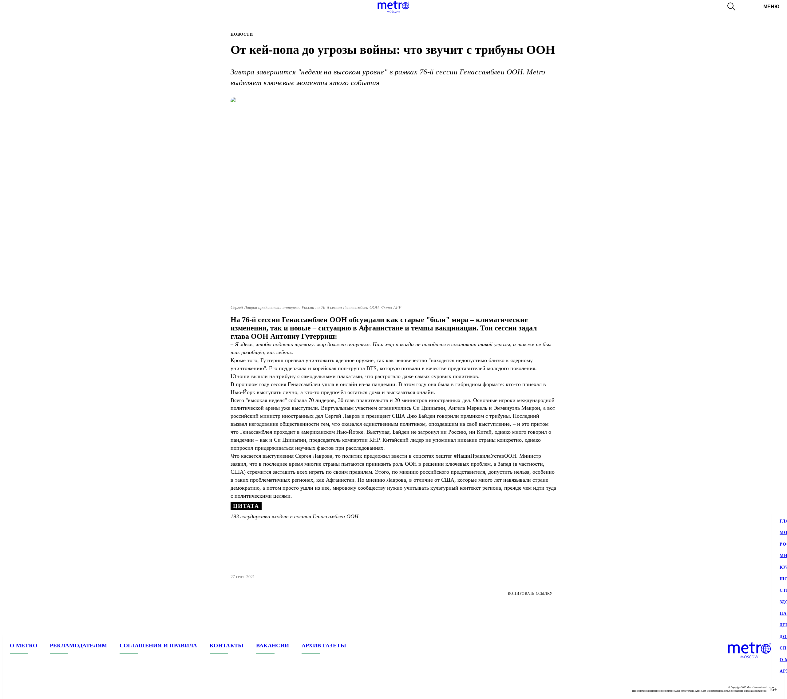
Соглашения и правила (158, 645)
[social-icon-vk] (15, 689)
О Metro (24, 645)
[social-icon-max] (52, 689)
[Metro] (393, 7)
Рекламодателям (78, 645)
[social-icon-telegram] (27, 689)
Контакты (227, 645)
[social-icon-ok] (39, 689)
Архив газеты (324, 645)
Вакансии (272, 645)
